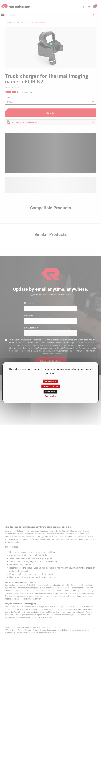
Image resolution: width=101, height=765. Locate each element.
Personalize (50, 391)
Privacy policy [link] (50, 396)
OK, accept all (50, 381)
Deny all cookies (50, 386)
